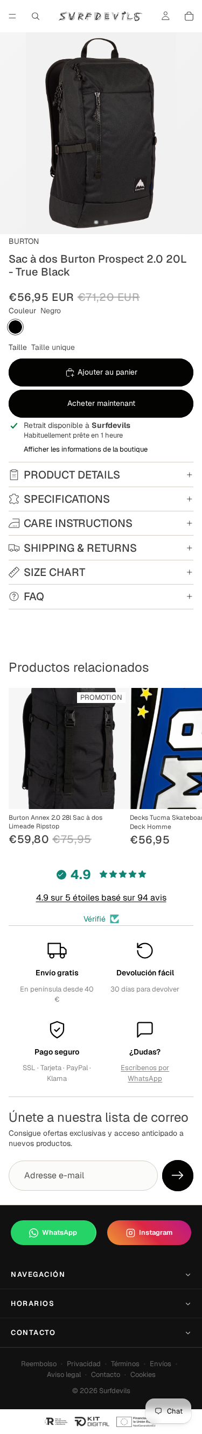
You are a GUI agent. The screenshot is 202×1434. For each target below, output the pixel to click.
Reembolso (39, 1363)
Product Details (72, 475)
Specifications (67, 499)
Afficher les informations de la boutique (86, 449)
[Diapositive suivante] (181, 767)
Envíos (160, 1363)
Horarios (32, 1303)
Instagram (155, 1232)
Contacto (33, 1332)
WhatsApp (59, 1232)
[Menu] (12, 16)
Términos (125, 1363)
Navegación (38, 1274)
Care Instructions (78, 523)
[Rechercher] (35, 16)
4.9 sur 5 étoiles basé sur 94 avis (101, 897)
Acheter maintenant (101, 403)
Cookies (143, 1374)
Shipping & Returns (80, 548)
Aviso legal (64, 1374)
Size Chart (54, 572)
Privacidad (84, 1363)
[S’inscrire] (177, 1175)
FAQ (34, 596)
